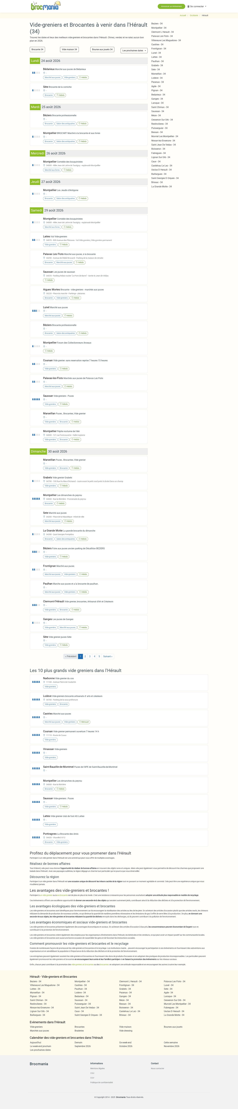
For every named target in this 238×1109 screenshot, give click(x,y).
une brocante (62, 895)
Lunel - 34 (156, 53)
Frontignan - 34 (158, 48)
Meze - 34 (156, 115)
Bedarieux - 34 (158, 94)
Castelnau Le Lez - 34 (161, 165)
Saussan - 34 (157, 111)
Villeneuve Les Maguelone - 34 (166, 40)
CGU (92, 1073)
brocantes (104, 964)
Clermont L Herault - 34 (162, 32)
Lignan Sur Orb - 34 (160, 157)
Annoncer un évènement (171, 6)
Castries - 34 (157, 44)
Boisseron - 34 (158, 149)
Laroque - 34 (157, 103)
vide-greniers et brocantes (82, 964)
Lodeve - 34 (157, 78)
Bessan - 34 (157, 132)
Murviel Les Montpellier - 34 (164, 136)
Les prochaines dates (132, 50)
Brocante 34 (37, 49)
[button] (196, 6)
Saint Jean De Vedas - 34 (163, 144)
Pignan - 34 (156, 90)
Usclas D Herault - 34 (161, 169)
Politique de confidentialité (101, 1082)
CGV (92, 1078)
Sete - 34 (155, 69)
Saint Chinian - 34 (160, 107)
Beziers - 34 (157, 23)
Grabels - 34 (157, 65)
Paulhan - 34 (157, 61)
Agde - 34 (155, 86)
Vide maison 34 (69, 49)
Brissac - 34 (157, 182)
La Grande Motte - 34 (161, 186)
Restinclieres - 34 (159, 124)
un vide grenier (46, 895)
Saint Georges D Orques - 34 (165, 178)
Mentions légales (97, 1068)
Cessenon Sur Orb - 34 (162, 119)
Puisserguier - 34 (159, 128)
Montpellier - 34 (158, 28)
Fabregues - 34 (158, 153)
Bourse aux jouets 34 (102, 49)
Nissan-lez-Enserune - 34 (163, 140)
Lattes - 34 (156, 57)
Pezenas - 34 (157, 82)
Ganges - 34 (157, 98)
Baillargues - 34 (158, 174)
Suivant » (107, 656)
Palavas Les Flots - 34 (162, 36)
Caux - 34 (155, 161)
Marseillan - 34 (158, 73)
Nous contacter (157, 1068)
